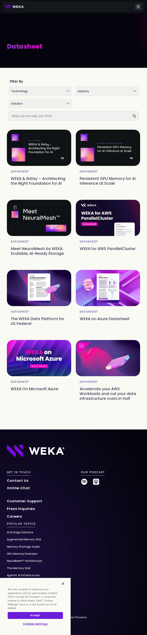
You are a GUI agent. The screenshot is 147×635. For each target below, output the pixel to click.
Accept (35, 615)
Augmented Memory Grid (24, 539)
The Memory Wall (18, 568)
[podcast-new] (96, 483)
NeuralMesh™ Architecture (24, 561)
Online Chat (18, 488)
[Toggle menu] (138, 6)
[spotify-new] (84, 483)
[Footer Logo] (35, 450)
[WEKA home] (14, 7)
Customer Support (24, 501)
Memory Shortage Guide (23, 547)
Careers (14, 516)
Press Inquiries (21, 508)
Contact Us (18, 480)
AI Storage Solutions (20, 532)
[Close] (63, 583)
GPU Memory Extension (22, 554)
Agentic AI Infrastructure (23, 575)
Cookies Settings (35, 624)
